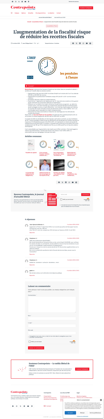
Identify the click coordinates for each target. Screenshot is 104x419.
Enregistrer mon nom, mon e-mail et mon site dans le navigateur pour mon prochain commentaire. (50, 337)
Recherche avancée (74, 1)
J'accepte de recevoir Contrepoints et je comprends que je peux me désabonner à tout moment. (75, 206)
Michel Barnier (29, 89)
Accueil (29, 21)
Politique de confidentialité (82, 416)
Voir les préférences (95, 413)
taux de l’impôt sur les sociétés (42, 114)
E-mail (30, 323)
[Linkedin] (22, 1)
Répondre (32, 232)
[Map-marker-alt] (28, 1)
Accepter (70, 413)
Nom (29, 315)
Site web (30, 330)
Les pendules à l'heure (37, 21)
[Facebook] (12, 1)
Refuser (82, 413)
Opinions (23, 13)
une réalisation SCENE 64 (55, 416)
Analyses (17, 13)
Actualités (30, 13)
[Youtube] (25, 1)
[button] (101, 400)
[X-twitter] (19, 1)
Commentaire (32, 295)
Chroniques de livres (41, 13)
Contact (59, 13)
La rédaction (51, 13)
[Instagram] (15, 1)
